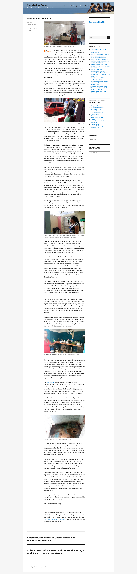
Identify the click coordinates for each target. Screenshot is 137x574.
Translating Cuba (37, 5)
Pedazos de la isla (95, 124)
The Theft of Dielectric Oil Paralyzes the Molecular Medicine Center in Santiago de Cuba (99, 82)
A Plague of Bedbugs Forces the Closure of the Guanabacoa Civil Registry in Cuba (98, 51)
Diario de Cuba (94, 116)
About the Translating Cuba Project (97, 6)
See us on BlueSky (97, 22)
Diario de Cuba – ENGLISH (97, 117)
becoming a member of (55, 519)
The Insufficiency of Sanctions (98, 69)
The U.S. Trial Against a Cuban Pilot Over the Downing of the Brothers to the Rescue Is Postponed (100, 61)
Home (65, 6)
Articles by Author (76, 6)
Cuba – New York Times (97, 112)
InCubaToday (94, 122)
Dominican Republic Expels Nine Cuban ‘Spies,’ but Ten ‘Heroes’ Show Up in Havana (100, 66)
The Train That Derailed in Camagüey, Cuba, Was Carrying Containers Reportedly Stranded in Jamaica (100, 56)
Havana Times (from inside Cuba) (99, 121)
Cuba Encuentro (95, 114)
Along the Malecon (95, 106)
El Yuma (93, 119)
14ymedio (29, 22)
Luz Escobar (36, 26)
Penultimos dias (95, 127)
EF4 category (50, 382)
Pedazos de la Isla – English (97, 126)
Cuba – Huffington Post (97, 111)
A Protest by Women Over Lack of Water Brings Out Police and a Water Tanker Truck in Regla (100, 87)
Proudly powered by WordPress (45, 567)
